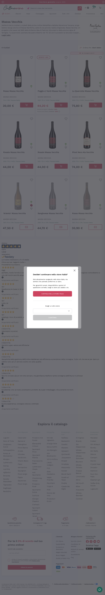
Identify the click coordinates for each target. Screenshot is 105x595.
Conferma (52, 317)
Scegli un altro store (52, 306)
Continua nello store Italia (52, 294)
